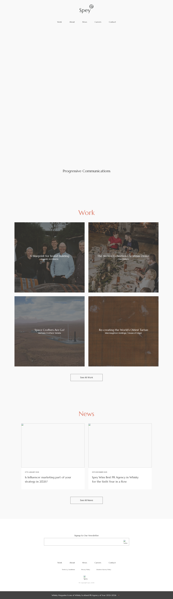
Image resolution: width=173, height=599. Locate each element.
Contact (112, 22)
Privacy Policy (85, 569)
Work (59, 22)
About (72, 22)
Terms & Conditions (68, 569)
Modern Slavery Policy (103, 569)
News (84, 22)
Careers (98, 22)
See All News (86, 500)
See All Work (86, 377)
